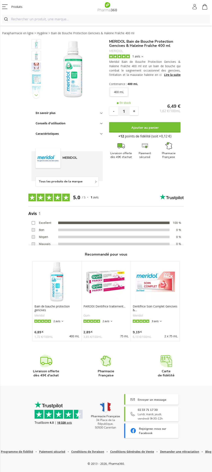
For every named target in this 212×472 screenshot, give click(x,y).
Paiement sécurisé (52, 452)
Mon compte (195, 7)
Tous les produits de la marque (60, 181)
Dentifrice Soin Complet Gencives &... (155, 308)
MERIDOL (116, 51)
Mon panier (204, 7)
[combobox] (106, 19)
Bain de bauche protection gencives (52, 308)
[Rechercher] (6, 19)
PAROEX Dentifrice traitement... (104, 306)
